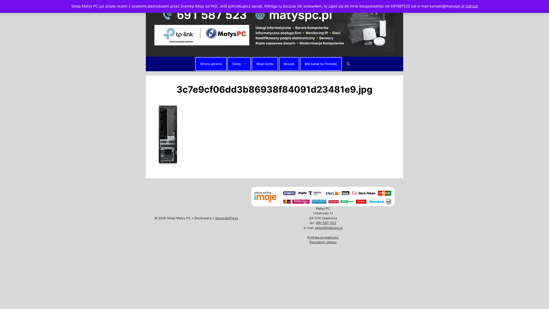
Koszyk (289, 64)
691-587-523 (326, 223)
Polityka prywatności (323, 237)
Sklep (236, 64)
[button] (348, 64)
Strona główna (211, 64)
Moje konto (264, 64)
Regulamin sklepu (322, 242)
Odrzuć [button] (472, 6)
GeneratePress (226, 218)
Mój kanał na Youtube (321, 64)
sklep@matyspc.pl (328, 228)
